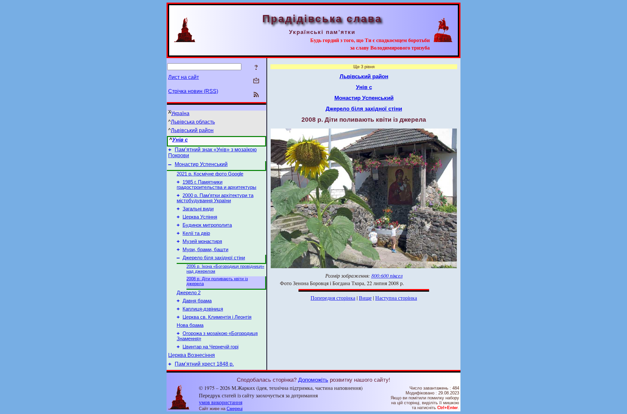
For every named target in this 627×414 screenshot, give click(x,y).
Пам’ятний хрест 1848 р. (204, 364)
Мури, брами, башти (205, 249)
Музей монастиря (202, 241)
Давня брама (197, 300)
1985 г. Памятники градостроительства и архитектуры (216, 184)
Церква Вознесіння (191, 355)
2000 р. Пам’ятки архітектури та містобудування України (215, 198)
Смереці (235, 408)
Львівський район (192, 130)
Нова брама (190, 325)
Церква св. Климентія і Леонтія (217, 317)
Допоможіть (313, 379)
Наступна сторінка (396, 297)
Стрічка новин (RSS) (193, 91)
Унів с (180, 140)
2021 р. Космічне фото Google (210, 173)
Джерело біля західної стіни (214, 257)
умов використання (220, 402)
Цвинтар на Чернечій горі (210, 346)
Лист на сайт (183, 77)
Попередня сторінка (333, 297)
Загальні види (198, 208)
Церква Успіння (200, 217)
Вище (365, 297)
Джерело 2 (189, 292)
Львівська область (193, 122)
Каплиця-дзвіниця (203, 309)
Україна (180, 113)
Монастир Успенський (201, 164)
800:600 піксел (387, 275)
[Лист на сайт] (256, 81)
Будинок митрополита (207, 225)
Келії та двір (196, 233)
